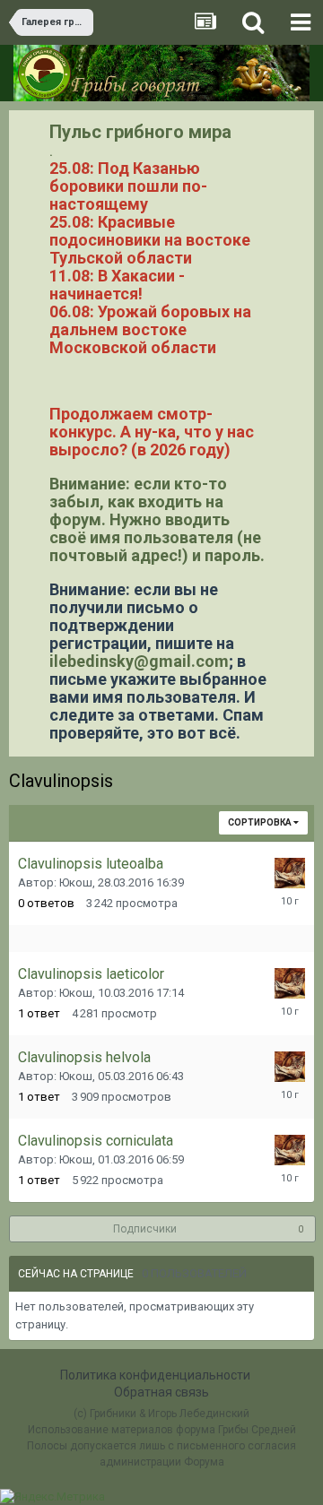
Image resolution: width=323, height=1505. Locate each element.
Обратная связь (161, 1392)
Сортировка (260, 822)
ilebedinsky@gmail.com (139, 661)
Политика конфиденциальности (155, 1375)
